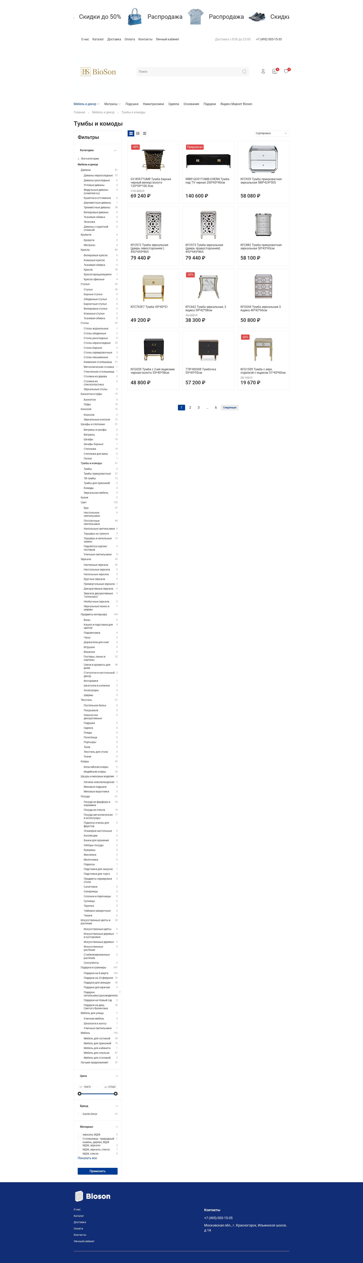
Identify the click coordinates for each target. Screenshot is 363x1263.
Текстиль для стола (96, 751)
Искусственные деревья (99, 942)
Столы (85, 323)
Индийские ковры (95, 771)
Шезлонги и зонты (95, 1023)
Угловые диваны (94, 185)
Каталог (98, 39)
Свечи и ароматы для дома (97, 666)
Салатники (90, 886)
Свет (84, 502)
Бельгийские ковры (96, 767)
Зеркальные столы (95, 389)
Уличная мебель (94, 1018)
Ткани (87, 756)
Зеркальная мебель (96, 492)
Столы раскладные (96, 338)
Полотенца (90, 737)
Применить (98, 1171)
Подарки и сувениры (93, 967)
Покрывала (91, 710)
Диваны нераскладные (98, 175)
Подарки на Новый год (98, 1000)
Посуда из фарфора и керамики (97, 803)
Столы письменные (96, 357)
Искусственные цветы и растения (95, 922)
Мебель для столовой (97, 1057)
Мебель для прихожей (97, 1043)
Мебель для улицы (92, 1013)
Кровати (86, 234)
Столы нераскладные (97, 343)
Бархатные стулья (95, 304)
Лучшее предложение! (94, 1062)
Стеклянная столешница (99, 371)
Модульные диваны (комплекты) (96, 191)
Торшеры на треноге (96, 533)
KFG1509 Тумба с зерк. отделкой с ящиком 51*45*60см (263, 370)
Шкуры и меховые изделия (97, 776)
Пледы (88, 732)
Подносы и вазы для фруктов (96, 824)
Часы (87, 637)
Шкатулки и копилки (97, 685)
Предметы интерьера (94, 614)
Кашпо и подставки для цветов (98, 626)
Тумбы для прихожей (97, 483)
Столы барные (93, 347)
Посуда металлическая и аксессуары (98, 816)
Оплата (130, 39)
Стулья (85, 284)
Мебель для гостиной (97, 1038)
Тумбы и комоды (91, 463)
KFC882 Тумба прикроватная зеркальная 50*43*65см (261, 246)
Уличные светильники (98, 554)
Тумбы (88, 469)
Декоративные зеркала (98, 588)
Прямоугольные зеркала (99, 584)
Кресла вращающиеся (98, 274)
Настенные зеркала (96, 565)
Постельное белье (95, 705)
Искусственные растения (93, 948)
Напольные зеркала (96, 574)
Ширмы (88, 695)
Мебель (85, 1033)
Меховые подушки (95, 786)
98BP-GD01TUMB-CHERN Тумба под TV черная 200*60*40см (207, 180)
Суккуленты (91, 962)
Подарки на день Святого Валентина (96, 1007)
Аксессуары (91, 690)
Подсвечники (92, 632)
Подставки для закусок (98, 869)
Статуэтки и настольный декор (99, 674)
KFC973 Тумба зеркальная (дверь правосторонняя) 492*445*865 (204, 248)
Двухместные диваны (97, 202)
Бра (86, 508)
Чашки (88, 915)
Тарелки (89, 905)
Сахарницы (91, 891)
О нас (85, 39)
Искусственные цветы (97, 929)
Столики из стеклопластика (94, 383)
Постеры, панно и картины (94, 658)
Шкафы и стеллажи (93, 424)
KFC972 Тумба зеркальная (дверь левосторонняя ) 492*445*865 (149, 248)
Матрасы (110, 104)
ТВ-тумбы (90, 478)
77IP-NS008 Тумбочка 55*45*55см (200, 370)
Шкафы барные (93, 444)
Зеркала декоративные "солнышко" (98, 595)
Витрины (89, 434)
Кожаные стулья (94, 313)
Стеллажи (90, 449)
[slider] (79, 1093)
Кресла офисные (94, 279)
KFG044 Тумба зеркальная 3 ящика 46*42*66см (260, 308)
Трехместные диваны (97, 207)
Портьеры (90, 742)
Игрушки (89, 647)
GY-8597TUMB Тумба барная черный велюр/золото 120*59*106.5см (151, 182)
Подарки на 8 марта (96, 973)
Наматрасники (153, 104)
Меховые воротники (96, 791)
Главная (79, 112)
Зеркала (86, 559)
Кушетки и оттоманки (97, 198)
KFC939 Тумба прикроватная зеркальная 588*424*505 (261, 180)
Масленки (90, 854)
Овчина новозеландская (99, 782)
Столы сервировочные (98, 352)
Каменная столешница (98, 362)
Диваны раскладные (97, 180)
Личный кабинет (167, 39)
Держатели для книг (96, 642)
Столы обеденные (95, 333)
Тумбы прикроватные (97, 473)
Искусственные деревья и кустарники (99, 935)
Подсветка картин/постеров (95, 548)
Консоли (86, 409)
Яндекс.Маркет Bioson (236, 104)
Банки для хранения (96, 840)
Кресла (85, 249)
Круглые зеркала (94, 579)
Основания (191, 104)
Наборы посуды (94, 845)
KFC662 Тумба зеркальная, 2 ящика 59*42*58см (205, 308)
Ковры (85, 761)
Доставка (114, 39)
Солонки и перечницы (97, 896)
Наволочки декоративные (93, 717)
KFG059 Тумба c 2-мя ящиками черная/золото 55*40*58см (153, 370)
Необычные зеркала (96, 601)
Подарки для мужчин (97, 987)
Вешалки (89, 652)
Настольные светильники (92, 514)
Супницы (89, 901)
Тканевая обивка (94, 217)
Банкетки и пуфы (91, 394)
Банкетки (90, 399)
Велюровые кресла (96, 255)
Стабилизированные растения (97, 956)
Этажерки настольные (98, 831)
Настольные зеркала (97, 569)
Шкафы (88, 439)
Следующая (229, 407)
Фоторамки (91, 680)
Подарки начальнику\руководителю (101, 994)
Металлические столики (99, 367)
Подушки (132, 104)
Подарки (210, 104)
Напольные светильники (99, 528)
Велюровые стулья (95, 308)
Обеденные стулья (95, 299)
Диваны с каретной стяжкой (96, 228)
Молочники (91, 859)
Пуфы (87, 404)
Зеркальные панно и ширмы (96, 608)
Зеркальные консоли (97, 419)
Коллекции (90, 835)
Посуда (85, 796)
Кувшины (89, 850)
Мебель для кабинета (97, 1048)
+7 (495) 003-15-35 (269, 39)
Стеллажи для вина (96, 453)
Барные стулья (93, 294)
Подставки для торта (97, 873)
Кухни (84, 497)
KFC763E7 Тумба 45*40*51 (149, 307)
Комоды (89, 488)
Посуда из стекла (94, 810)
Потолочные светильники (92, 522)
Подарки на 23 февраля (98, 978)
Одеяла (173, 104)
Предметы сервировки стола (98, 880)
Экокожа (89, 221)
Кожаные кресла (94, 260)
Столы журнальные (96, 328)
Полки (88, 458)
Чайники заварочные (97, 910)
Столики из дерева (95, 376)
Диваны (86, 170)
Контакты (145, 39)
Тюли (87, 747)
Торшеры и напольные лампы (98, 540)
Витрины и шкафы (95, 429)
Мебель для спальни (96, 1052)
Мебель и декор (85, 104)
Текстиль (86, 700)
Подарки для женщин (97, 982)
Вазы (87, 620)
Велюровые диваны (96, 212)
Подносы (89, 864)
